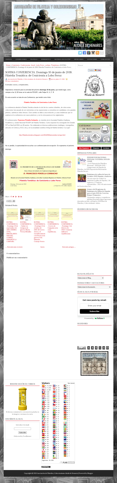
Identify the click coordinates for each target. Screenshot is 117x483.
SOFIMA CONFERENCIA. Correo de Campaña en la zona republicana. (53, 227)
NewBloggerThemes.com (71, 479)
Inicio (42, 247)
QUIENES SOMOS (21, 59)
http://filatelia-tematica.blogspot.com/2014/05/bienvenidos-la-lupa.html (42, 135)
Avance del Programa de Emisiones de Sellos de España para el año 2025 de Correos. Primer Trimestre (98, 192)
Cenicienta (16, 65)
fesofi (33, 65)
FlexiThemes (48, 479)
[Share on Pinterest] (19, 197)
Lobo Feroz (40, 65)
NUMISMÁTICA (46, 59)
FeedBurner (27, 436)
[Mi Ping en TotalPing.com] (46, 467)
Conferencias (25, 65)
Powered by (89, 318)
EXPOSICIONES (92, 59)
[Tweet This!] (13, 197)
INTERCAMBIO (79, 59)
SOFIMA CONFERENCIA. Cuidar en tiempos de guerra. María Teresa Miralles (25, 227)
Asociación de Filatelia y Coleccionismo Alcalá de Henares (57, 473)
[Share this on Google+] (16, 197)
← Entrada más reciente (14, 247)
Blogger (90, 473)
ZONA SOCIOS (105, 59)
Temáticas (55, 65)
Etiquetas (96, 148)
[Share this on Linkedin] (21, 197)
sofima (47, 65)
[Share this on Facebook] (11, 197)
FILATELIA (34, 59)
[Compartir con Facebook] (14, 201)
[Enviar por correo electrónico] (7, 201)
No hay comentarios (12, 81)
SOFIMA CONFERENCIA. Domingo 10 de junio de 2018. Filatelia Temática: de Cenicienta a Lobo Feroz (38, 74)
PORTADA (9, 59)
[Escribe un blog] (10, 201)
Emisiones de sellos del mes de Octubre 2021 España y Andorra (99, 175)
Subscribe (94, 311)
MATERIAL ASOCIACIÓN (63, 59)
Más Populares (84, 148)
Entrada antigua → (69, 247)
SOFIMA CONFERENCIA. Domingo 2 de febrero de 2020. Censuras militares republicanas (67, 228)
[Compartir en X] (12, 201)
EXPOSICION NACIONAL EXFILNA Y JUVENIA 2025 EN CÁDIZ (98, 159)
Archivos (106, 148)
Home (8, 65)
